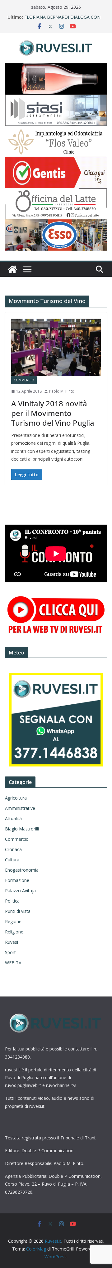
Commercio (24, 380)
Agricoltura (16, 798)
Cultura (12, 860)
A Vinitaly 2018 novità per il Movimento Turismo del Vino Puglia (52, 413)
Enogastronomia (22, 870)
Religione (14, 932)
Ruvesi (11, 942)
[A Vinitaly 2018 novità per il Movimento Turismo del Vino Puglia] (56, 347)
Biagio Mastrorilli (22, 829)
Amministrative (20, 808)
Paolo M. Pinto (61, 391)
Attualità (13, 818)
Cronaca (13, 849)
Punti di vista (17, 911)
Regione (13, 921)
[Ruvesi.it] (12, 269)
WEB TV (13, 963)
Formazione (17, 880)
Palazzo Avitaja (20, 890)
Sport (10, 952)
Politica (12, 901)
